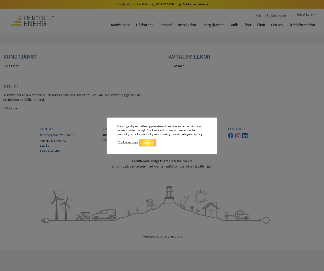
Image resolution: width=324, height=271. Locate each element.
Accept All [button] (148, 142)
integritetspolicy (192, 134)
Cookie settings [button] (128, 142)
